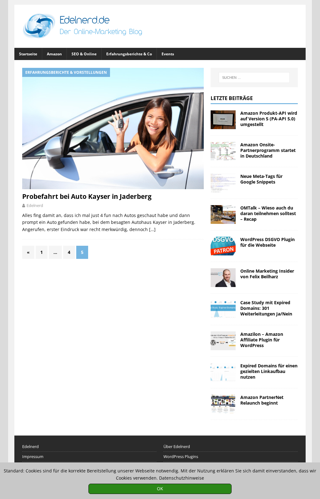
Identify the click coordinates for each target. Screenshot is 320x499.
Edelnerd (35, 205)
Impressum (32, 456)
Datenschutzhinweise (181, 478)
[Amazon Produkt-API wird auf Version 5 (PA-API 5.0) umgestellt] (223, 119)
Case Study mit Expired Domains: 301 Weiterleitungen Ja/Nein (266, 308)
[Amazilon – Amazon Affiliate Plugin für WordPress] (223, 340)
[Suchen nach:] (254, 77)
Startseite (28, 54)
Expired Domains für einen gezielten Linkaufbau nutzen (269, 371)
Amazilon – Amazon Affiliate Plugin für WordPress (261, 339)
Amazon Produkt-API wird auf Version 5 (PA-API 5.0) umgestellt (268, 118)
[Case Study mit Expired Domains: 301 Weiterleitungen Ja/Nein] (223, 309)
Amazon (54, 54)
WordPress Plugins (180, 456)
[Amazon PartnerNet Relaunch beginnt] (223, 404)
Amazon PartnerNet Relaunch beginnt (261, 400)
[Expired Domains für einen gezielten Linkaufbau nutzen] (223, 372)
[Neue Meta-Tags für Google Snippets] (223, 183)
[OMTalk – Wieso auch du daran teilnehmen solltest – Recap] (223, 214)
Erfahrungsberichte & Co (129, 54)
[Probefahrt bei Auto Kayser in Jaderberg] (113, 128)
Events (168, 54)
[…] (152, 229)
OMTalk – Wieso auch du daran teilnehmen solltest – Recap (268, 213)
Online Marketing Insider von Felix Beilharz (267, 274)
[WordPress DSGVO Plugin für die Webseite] (223, 246)
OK (160, 488)
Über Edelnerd (176, 446)
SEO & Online (84, 54)
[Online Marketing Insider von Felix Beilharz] (223, 277)
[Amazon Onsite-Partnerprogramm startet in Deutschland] (223, 151)
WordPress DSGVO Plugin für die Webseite (267, 242)
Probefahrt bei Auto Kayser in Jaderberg (87, 196)
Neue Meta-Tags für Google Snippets (261, 179)
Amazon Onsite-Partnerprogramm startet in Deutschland (268, 150)
